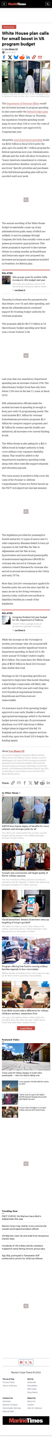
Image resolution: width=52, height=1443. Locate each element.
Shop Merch (32, 1392)
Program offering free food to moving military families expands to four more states (25, 968)
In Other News (10, 792)
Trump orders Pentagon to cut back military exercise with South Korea (32, 1108)
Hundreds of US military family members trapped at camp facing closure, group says (23, 1247)
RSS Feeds (31, 1388)
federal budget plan (37, 111)
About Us (31, 1401)
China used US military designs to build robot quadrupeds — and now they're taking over (22, 1074)
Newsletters (32, 1385)
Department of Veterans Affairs (23, 103)
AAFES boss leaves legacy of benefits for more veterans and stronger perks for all (25, 827)
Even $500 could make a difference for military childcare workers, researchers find (25, 1012)
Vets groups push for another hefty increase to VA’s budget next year (29, 278)
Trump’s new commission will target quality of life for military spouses (25, 874)
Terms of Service (10, 1385)
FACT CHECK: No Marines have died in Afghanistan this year (21, 1217)
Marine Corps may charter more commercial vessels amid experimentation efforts (24, 1227)
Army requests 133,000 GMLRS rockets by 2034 (34, 1082)
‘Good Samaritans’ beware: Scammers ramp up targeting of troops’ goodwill (25, 921)
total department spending (28, 140)
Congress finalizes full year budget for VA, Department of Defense (29, 618)
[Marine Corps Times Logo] (17, 4)
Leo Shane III (11, 49)
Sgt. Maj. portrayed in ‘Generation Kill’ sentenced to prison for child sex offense (22, 1257)
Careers (30, 1404)
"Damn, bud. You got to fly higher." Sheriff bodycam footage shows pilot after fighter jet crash (33, 1096)
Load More (26, 1028)
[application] (26, 1056)
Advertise (7, 1401)
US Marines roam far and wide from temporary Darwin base (25, 1237)
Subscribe (31, 1382)
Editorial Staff (8, 1411)
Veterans (9, 26)
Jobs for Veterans (34, 1407)
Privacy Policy (9, 1382)
